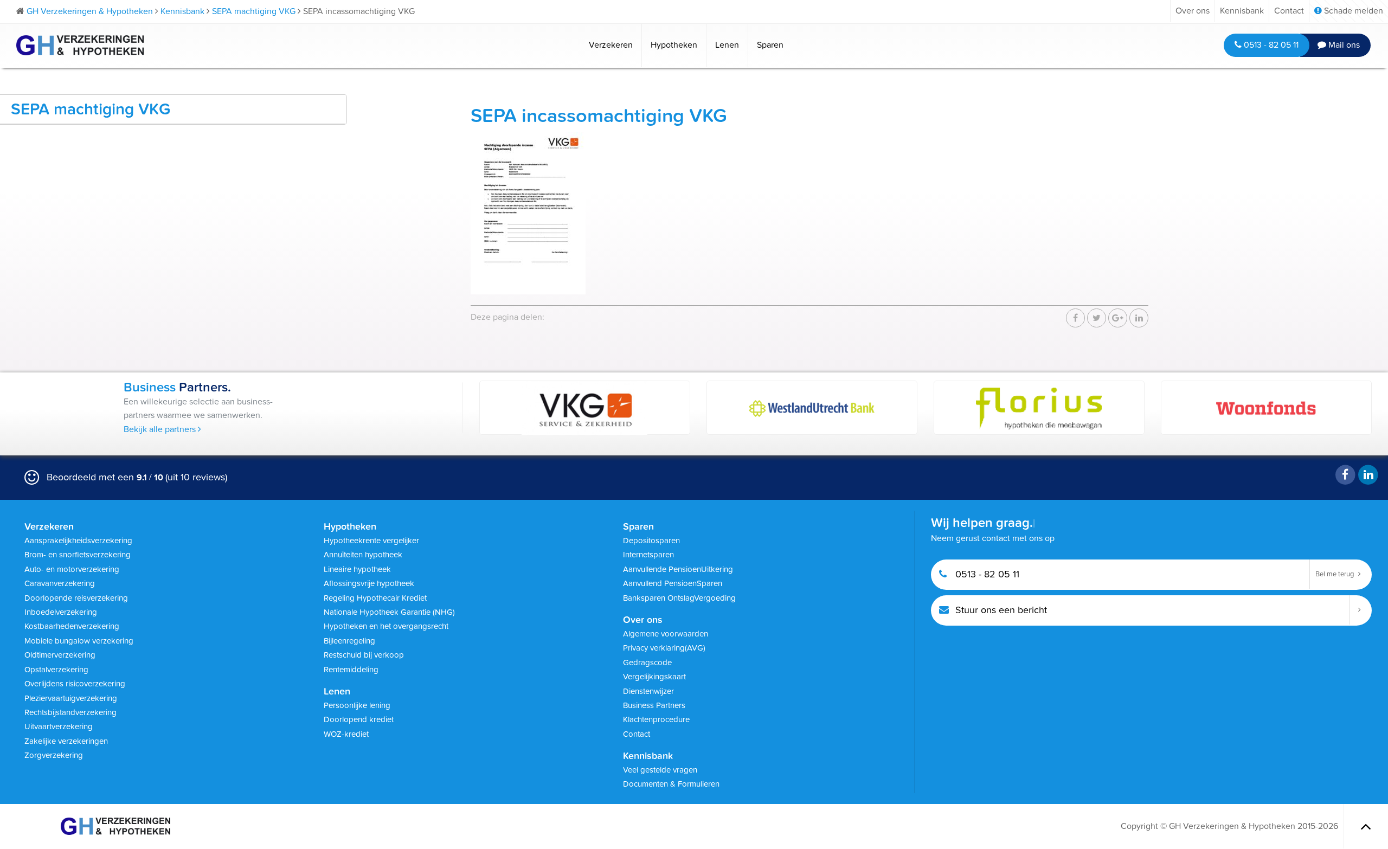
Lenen (727, 45)
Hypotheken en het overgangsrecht (386, 626)
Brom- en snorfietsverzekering (77, 554)
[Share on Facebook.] (1075, 318)
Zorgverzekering (53, 755)
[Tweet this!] (1096, 318)
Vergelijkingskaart (654, 676)
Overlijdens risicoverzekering (74, 684)
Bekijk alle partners (161, 429)
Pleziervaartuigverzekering (70, 698)
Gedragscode (647, 662)
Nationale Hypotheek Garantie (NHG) (389, 612)
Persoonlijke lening (357, 705)
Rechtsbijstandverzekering (70, 712)
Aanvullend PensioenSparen (672, 583)
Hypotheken (674, 45)
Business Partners (654, 705)
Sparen (770, 45)
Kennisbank (1242, 10)
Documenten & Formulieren (671, 784)
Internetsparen (648, 554)
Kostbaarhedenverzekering (71, 626)
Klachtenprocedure (656, 719)
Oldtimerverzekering (59, 655)
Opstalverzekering (56, 669)
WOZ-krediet (346, 734)
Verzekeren (611, 45)
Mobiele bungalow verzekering (78, 641)
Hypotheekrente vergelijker (371, 540)
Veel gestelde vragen (660, 770)
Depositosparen (651, 540)
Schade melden (1352, 10)
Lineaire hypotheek (357, 569)
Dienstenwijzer (648, 691)
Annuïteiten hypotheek (363, 554)
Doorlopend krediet (359, 719)
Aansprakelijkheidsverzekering (78, 540)
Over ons (1192, 10)
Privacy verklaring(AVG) (664, 648)
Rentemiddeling (351, 669)
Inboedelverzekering (60, 612)
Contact (1289, 10)
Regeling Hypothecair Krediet (375, 598)
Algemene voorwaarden (665, 634)
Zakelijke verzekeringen (66, 741)
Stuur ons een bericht (1000, 610)
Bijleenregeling (349, 641)
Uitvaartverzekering (58, 726)
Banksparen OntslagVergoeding (679, 598)
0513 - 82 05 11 (1270, 45)
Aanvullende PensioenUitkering (678, 569)
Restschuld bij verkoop (364, 655)
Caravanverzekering (59, 583)
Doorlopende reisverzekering (76, 598)
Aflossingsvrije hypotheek (369, 583)
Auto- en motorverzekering (71, 569)
